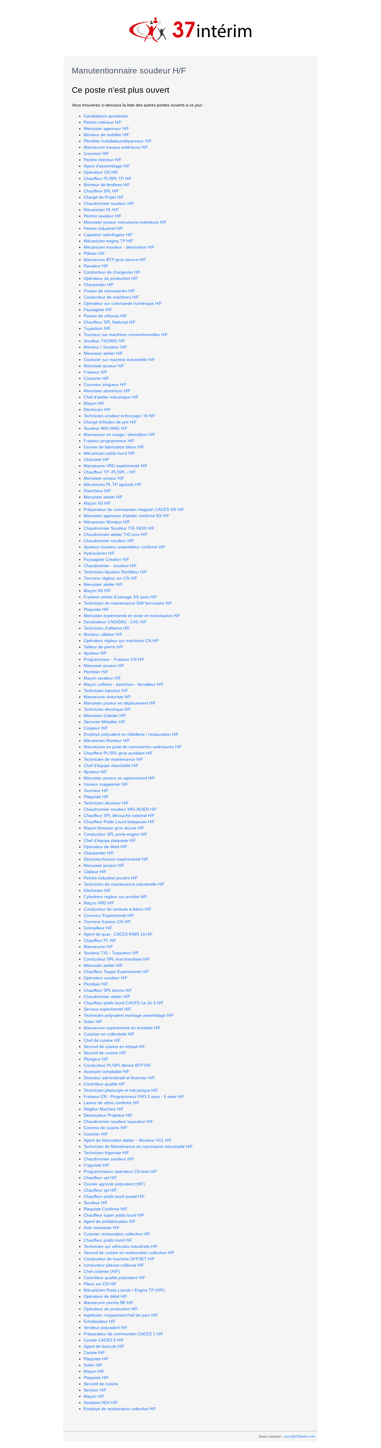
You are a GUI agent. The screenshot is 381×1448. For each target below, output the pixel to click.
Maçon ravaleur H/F (102, 678)
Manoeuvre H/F (98, 946)
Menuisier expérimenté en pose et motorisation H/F (132, 615)
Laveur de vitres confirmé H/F (112, 1102)
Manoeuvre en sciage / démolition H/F (119, 434)
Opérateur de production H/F (111, 278)
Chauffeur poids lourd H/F (108, 1240)
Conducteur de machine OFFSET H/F (119, 1258)
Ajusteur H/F (95, 653)
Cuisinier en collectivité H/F (109, 1034)
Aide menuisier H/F (102, 1227)
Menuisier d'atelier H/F (105, 715)
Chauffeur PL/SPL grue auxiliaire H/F (118, 753)
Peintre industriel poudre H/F (111, 878)
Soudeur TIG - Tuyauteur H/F (111, 952)
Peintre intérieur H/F (103, 122)
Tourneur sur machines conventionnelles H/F (126, 334)
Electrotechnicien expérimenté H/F (116, 859)
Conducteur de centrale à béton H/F (118, 909)
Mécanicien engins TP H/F (108, 241)
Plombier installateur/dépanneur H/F (118, 141)
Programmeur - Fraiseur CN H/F (114, 659)
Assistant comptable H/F (106, 1071)
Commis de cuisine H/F (105, 1127)
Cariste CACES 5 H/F (104, 1340)
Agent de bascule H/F (104, 1346)
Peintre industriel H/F (103, 228)
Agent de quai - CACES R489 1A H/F (118, 934)
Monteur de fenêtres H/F (107, 184)
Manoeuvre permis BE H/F (109, 1302)
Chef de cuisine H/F (102, 1040)
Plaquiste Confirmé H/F (105, 1209)
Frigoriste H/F (97, 1165)
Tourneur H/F (96, 790)
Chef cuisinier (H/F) (102, 1271)
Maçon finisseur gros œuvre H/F (114, 828)
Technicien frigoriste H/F (106, 1152)
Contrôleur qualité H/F (104, 1084)
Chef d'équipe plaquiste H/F (110, 840)
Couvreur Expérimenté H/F (109, 915)
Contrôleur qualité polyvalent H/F (115, 1277)
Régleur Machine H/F (104, 1109)
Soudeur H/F (96, 1202)
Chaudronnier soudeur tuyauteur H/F (118, 1121)
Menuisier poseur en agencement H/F (119, 778)
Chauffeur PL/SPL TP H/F (108, 178)
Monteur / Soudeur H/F (105, 347)
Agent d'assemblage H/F (107, 166)
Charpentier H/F (99, 284)
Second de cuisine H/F (105, 1052)
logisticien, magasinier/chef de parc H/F (121, 1315)
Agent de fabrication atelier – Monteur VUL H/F (128, 1140)
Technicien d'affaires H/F (107, 628)
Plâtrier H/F (94, 253)
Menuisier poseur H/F (104, 365)
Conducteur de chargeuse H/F (112, 272)
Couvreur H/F (96, 153)
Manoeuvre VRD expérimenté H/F (116, 465)
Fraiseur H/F (95, 372)
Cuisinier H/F (96, 1134)
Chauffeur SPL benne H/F (108, 990)
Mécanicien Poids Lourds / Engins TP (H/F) (124, 1290)
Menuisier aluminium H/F (107, 390)
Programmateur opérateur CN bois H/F (120, 1171)
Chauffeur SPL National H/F (110, 322)
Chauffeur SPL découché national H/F (119, 815)
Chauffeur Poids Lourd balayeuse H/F (119, 821)
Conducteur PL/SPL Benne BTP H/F (117, 1065)
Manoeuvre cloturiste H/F (107, 696)
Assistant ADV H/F (101, 1402)
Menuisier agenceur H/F (106, 128)
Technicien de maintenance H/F (113, 759)
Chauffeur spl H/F (100, 1177)
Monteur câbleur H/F (103, 634)
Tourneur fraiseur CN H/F (107, 921)
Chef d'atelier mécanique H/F (111, 397)
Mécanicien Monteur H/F (107, 522)
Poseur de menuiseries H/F (109, 290)
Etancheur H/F (97, 490)
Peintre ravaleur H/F (103, 216)
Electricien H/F (97, 409)
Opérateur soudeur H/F (106, 977)
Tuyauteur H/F (97, 328)
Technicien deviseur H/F (106, 803)
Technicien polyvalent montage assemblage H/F (129, 1015)
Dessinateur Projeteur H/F (108, 1115)
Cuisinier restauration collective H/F (117, 1233)
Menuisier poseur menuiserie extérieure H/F (125, 222)
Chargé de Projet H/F (104, 197)
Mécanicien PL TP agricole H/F (113, 484)
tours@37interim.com (299, 1436)
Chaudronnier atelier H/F (107, 996)
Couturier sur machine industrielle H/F (119, 359)
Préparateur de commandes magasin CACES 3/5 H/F (134, 509)
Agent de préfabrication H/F (110, 1221)
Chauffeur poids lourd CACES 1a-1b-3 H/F (124, 1002)
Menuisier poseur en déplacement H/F (120, 703)
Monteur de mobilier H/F (106, 134)
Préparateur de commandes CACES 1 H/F (123, 1333)
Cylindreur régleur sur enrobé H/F (115, 896)
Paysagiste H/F (98, 309)
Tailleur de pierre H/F (103, 646)
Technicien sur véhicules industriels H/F (121, 1246)
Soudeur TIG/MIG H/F (104, 340)
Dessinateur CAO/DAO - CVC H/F (115, 621)
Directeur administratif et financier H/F (119, 1077)
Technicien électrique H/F (107, 709)
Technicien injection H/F (106, 690)
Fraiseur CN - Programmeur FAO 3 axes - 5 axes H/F (134, 1096)
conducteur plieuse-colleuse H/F (114, 1265)
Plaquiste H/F (96, 609)
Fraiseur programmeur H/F (109, 440)
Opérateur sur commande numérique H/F (123, 303)
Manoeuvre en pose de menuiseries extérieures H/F (133, 746)
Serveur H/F (95, 1390)
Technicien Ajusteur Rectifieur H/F (115, 572)
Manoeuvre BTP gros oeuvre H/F (115, 259)
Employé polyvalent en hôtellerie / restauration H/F (131, 734)
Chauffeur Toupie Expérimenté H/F (116, 971)
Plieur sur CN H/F (100, 1283)
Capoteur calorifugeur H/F (108, 234)
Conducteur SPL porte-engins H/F (115, 834)
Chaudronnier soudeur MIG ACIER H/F (120, 809)
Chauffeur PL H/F (100, 940)
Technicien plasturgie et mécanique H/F (121, 1090)
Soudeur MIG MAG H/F (106, 428)
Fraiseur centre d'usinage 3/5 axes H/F (120, 596)
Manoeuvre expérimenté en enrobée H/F (122, 1027)
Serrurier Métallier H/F (105, 721)
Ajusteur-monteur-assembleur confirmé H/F (124, 547)
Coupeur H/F (96, 728)
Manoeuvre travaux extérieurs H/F (116, 147)
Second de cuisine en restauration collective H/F (129, 1252)
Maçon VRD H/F (99, 903)
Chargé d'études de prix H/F (110, 422)
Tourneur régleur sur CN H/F (111, 578)
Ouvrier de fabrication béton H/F (114, 447)
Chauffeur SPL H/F (101, 191)
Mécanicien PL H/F (101, 209)
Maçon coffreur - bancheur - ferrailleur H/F (124, 684)
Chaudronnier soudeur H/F (109, 203)
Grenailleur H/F (98, 927)
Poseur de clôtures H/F (105, 315)
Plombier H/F (96, 671)
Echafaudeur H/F (100, 1321)
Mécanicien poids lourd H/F (109, 453)
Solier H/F (93, 1021)
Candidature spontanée (106, 116)
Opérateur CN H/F (101, 172)
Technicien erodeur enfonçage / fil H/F (119, 415)
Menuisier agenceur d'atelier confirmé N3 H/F (126, 515)
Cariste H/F (94, 1352)
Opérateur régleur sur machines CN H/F (121, 640)
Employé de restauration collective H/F (120, 1408)
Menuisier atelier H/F (103, 353)
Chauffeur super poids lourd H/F (114, 1215)
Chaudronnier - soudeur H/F (110, 565)
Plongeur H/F (96, 1059)
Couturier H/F (96, 378)
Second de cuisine (101, 1383)
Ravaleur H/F (96, 265)
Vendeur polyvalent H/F (106, 1327)
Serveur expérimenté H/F (107, 1009)
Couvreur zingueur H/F (105, 384)
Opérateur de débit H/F (105, 846)
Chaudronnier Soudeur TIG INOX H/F (119, 528)
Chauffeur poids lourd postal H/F (114, 1196)
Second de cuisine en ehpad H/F (114, 1046)
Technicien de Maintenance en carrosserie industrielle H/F (138, 1146)
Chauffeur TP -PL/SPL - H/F (110, 472)
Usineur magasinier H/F (106, 784)
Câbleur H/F (95, 871)
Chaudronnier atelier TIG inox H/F (116, 534)
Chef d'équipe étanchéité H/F (111, 765)
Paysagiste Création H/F (106, 559)
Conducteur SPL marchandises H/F (117, 959)
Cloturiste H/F (97, 459)
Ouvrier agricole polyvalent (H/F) (114, 1184)
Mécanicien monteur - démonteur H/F (119, 247)
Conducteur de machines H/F (111, 297)
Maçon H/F (94, 403)
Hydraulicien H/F (99, 553)
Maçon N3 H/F (97, 503)
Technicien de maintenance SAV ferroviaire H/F (128, 603)
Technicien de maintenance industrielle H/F (124, 884)
